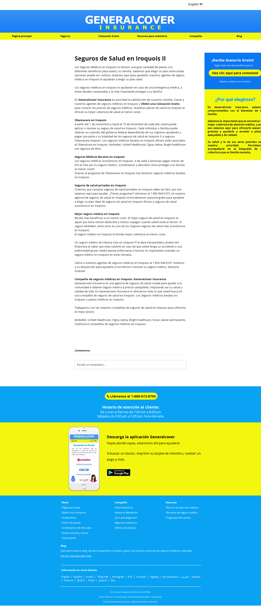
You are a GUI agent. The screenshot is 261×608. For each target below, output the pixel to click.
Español (77, 576)
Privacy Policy (120, 597)
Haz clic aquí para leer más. (76, 556)
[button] (65, 36)
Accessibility (157, 597)
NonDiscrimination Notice (139, 597)
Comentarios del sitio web (76, 527)
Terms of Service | (106, 597)
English (65, 576)
